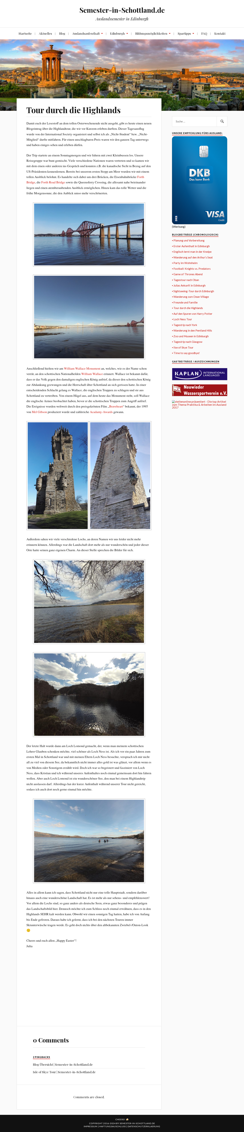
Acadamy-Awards (101, 412)
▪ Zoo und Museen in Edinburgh (190, 336)
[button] (88, 235)
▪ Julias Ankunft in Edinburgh (189, 285)
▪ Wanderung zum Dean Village (190, 296)
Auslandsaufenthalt (86, 33)
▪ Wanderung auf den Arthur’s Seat (192, 257)
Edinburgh (117, 33)
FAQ (204, 33)
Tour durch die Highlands (73, 110)
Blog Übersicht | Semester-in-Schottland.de (63, 1064)
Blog (62, 33)
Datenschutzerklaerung (144, 1126)
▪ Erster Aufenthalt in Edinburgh (191, 246)
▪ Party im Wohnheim (185, 263)
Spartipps (184, 33)
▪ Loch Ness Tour (182, 319)
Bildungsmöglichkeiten (151, 33)
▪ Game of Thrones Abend (187, 274)
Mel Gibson (39, 412)
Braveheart (116, 406)
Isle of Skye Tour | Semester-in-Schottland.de (64, 1072)
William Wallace (92, 374)
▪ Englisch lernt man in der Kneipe (191, 251)
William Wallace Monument (82, 368)
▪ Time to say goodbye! (186, 353)
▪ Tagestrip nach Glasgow (187, 341)
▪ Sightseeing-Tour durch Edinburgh (193, 291)
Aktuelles (45, 33)
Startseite (25, 33)
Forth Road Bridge (53, 182)
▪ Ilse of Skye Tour (182, 347)
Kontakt (219, 33)
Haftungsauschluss (112, 1126)
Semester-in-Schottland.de (122, 9)
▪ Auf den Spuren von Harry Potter (192, 313)
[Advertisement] (88, 989)
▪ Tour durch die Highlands (187, 308)
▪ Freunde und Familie (185, 302)
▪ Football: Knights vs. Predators (191, 268)
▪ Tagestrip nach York (184, 325)
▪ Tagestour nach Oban (185, 279)
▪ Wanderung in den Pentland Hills (192, 330)
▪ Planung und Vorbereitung (188, 240)
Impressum (91, 1126)
